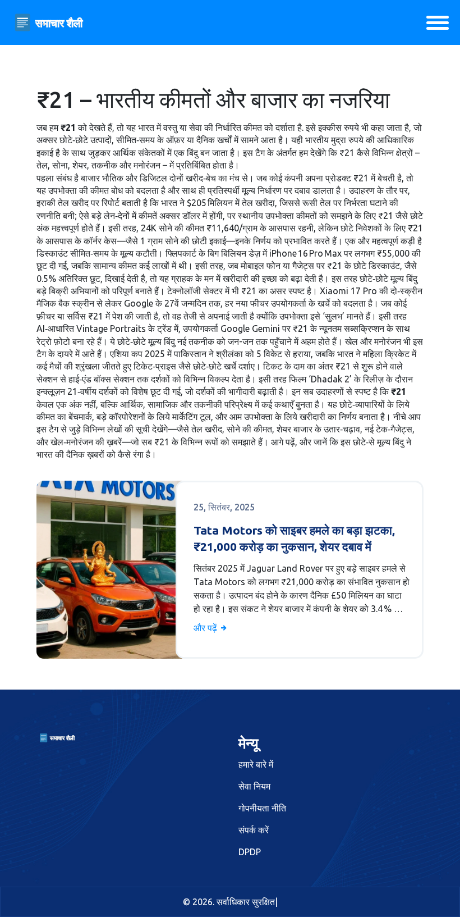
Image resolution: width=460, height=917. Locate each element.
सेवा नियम (254, 786)
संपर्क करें (253, 830)
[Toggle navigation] (438, 23)
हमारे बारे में (255, 764)
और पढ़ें (206, 628)
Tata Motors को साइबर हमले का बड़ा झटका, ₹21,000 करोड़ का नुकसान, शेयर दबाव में (294, 538)
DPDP (249, 852)
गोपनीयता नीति (262, 808)
